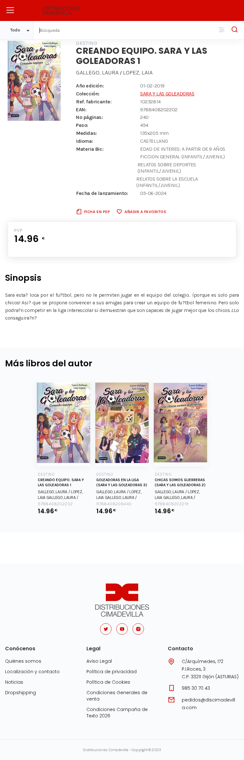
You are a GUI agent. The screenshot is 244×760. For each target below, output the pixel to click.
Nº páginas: (89, 117)
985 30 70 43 (196, 688)
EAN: (81, 110)
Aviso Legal (99, 661)
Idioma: (84, 141)
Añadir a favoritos (145, 211)
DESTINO (86, 43)
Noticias (14, 682)
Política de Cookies (108, 682)
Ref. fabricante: (94, 102)
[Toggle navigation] (10, 10)
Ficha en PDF (97, 211)
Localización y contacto (32, 671)
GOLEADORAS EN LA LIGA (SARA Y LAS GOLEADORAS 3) (121, 482)
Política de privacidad (111, 671)
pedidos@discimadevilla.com (208, 704)
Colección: (87, 94)
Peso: (82, 125)
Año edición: (90, 86)
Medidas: (86, 133)
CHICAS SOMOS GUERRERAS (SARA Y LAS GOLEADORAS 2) (180, 482)
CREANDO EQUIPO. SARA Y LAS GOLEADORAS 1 (61, 482)
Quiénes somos (23, 661)
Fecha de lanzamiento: (102, 193)
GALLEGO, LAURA (98, 72)
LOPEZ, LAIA (137, 72)
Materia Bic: (89, 149)
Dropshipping (20, 692)
